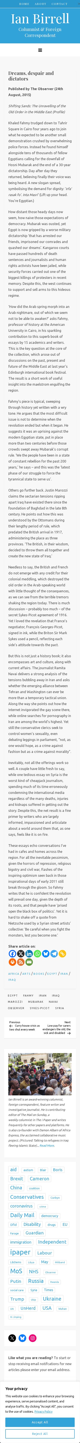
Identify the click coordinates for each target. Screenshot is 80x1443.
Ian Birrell (40, 17)
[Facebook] (12, 953)
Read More (46, 1145)
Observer (16, 1008)
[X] (21, 953)
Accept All (40, 1422)
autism (28, 1170)
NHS (33, 1271)
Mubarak (36, 1001)
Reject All (40, 1434)
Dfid (13, 1224)
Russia (36, 1281)
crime (42, 1206)
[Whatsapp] (37, 953)
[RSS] (21, 962)
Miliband (60, 1262)
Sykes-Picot (40, 1008)
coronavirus (21, 1205)
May (44, 1262)
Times (48, 1290)
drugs (52, 1224)
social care (17, 1290)
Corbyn (55, 1197)
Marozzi (15, 1001)
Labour (44, 1252)
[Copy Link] (62, 953)
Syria (59, 1008)
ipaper (20, 1252)
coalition (34, 1188)
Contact (60, 4)
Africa (13, 973)
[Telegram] (54, 953)
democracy (49, 1216)
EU (65, 1224)
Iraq (12, 979)
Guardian (35, 1232)
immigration (20, 1242)
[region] (40, 1412)
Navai (53, 1001)
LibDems (15, 1262)
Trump (17, 1298)
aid (13, 1169)
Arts (26, 973)
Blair (43, 1170)
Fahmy (28, 995)
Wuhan (62, 1308)
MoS (16, 1271)
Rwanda (54, 1282)
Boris (58, 1169)
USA (47, 1308)
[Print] (12, 962)
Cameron (39, 1178)
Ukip (33, 1299)
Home (24, 4)
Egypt (52, 973)
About (40, 4)
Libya (31, 1262)
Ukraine (52, 1299)
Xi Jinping (15, 1317)
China (16, 1187)
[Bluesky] (45, 953)
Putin (15, 1281)
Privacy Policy (43, 1411)
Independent (52, 1241)
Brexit (16, 1178)
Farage (14, 1233)
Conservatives (27, 1197)
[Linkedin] (29, 953)
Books (38, 973)
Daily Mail (22, 1215)
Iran (64, 973)
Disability (32, 1224)
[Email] (29, 962)
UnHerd (28, 1308)
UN (12, 1308)
